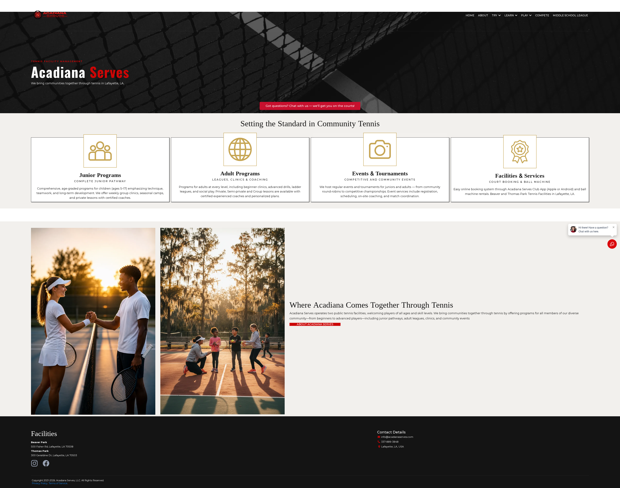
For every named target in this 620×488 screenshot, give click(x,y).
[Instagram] (34, 463)
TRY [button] (495, 15)
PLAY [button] (525, 15)
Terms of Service (58, 483)
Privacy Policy (39, 483)
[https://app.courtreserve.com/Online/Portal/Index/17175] (49, 15)
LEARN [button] (509, 15)
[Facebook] (46, 463)
